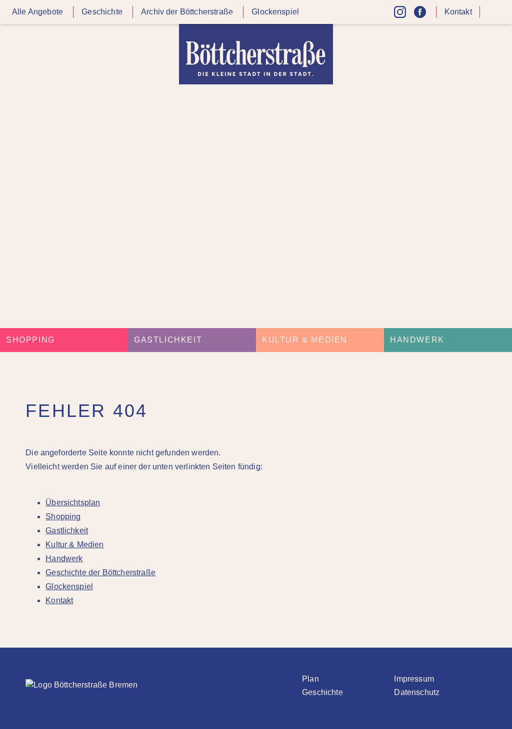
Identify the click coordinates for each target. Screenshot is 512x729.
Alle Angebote (37, 11)
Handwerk (417, 340)
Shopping (30, 340)
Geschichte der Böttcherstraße (101, 572)
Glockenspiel (275, 11)
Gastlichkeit (168, 340)
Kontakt (458, 11)
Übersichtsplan (73, 502)
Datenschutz (417, 692)
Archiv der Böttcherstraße (187, 11)
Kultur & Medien (305, 340)
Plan (310, 679)
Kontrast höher (494, 15)
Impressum (414, 679)
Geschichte (102, 11)
